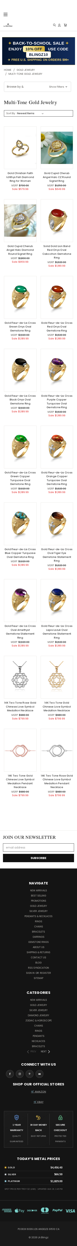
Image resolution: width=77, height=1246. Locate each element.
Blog (38, 962)
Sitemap (38, 978)
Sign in (30, 973)
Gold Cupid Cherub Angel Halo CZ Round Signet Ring (57, 177)
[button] (37, 87)
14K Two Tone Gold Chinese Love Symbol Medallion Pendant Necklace (20, 781)
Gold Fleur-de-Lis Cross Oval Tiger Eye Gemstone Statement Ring (56, 555)
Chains (38, 926)
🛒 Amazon (38, 1092)
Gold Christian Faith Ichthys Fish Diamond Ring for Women (20, 177)
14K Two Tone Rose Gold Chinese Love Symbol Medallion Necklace (20, 706)
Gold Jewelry (38, 906)
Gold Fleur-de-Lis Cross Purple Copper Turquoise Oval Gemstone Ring (56, 401)
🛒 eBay (38, 1102)
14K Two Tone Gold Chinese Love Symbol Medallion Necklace (57, 706)
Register (45, 973)
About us (38, 947)
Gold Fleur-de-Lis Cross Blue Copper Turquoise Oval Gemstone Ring (20, 553)
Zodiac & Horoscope (38, 1020)
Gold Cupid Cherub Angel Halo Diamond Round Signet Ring (20, 250)
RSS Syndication (38, 967)
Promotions (38, 900)
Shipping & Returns (38, 952)
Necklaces (38, 1041)
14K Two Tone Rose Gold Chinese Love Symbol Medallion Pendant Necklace (57, 781)
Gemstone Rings (38, 942)
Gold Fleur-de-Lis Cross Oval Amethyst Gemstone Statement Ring (20, 632)
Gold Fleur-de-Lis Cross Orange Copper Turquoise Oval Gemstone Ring (56, 478)
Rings (38, 921)
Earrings (38, 937)
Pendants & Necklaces (38, 916)
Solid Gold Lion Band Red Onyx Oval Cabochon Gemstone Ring (56, 252)
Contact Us (38, 957)
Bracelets (38, 931)
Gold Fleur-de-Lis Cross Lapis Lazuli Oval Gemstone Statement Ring (56, 632)
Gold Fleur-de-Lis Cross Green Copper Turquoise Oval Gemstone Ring (20, 478)
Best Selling (38, 895)
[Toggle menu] (5, 14)
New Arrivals (38, 890)
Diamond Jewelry (38, 1015)
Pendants (38, 1036)
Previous (6, 1242)
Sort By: (11, 113)
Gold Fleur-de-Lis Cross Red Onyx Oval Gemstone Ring (56, 326)
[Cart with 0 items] (65, 25)
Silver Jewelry (38, 911)
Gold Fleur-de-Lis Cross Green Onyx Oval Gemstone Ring (20, 326)
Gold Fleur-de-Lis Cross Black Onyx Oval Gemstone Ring (20, 399)
